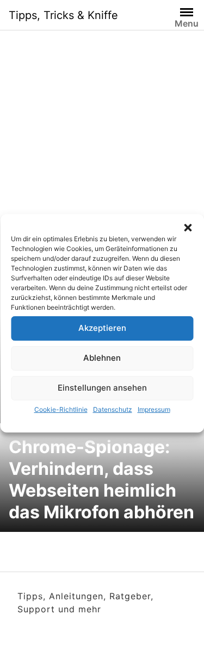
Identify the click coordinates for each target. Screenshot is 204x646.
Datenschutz (112, 409)
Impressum (154, 409)
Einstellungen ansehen (102, 387)
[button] (187, 227)
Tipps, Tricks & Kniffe (63, 15)
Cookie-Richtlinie (61, 409)
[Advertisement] (102, 155)
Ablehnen (102, 358)
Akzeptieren (102, 328)
